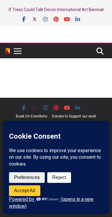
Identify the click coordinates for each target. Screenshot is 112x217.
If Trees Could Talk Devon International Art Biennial (56, 9)
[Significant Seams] (7, 51)
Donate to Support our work (74, 116)
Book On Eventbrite (31, 116)
